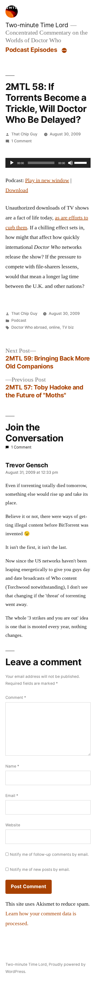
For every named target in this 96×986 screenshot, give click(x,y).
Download (16, 190)
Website (12, 825)
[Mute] (70, 162)
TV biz (68, 327)
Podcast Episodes (31, 49)
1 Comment (21, 141)
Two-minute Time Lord (36, 25)
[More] (64, 51)
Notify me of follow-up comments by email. (49, 854)
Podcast (18, 320)
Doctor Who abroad (29, 327)
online (54, 327)
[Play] (11, 162)
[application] (48, 163)
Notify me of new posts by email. (40, 869)
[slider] (81, 162)
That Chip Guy (24, 134)
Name (12, 766)
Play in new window (47, 180)
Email (11, 795)
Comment (15, 697)
